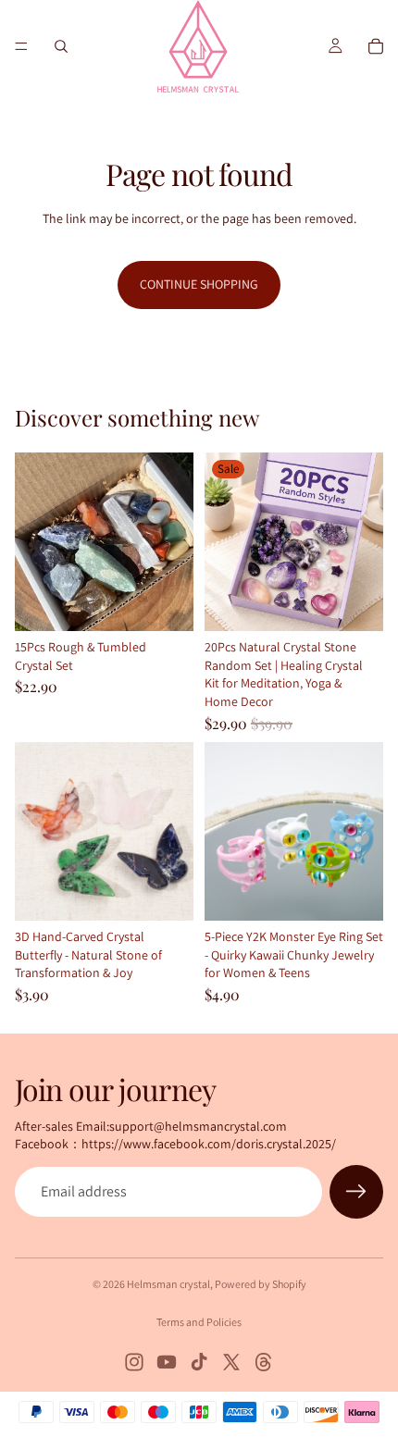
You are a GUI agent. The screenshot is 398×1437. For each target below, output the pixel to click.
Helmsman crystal (168, 1284)
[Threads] (264, 1362)
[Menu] (21, 46)
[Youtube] (166, 1362)
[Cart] (375, 46)
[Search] (61, 46)
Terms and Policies (199, 1322)
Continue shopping (199, 284)
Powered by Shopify (260, 1284)
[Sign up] (356, 1192)
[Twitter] (231, 1362)
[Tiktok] (199, 1362)
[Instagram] (134, 1362)
